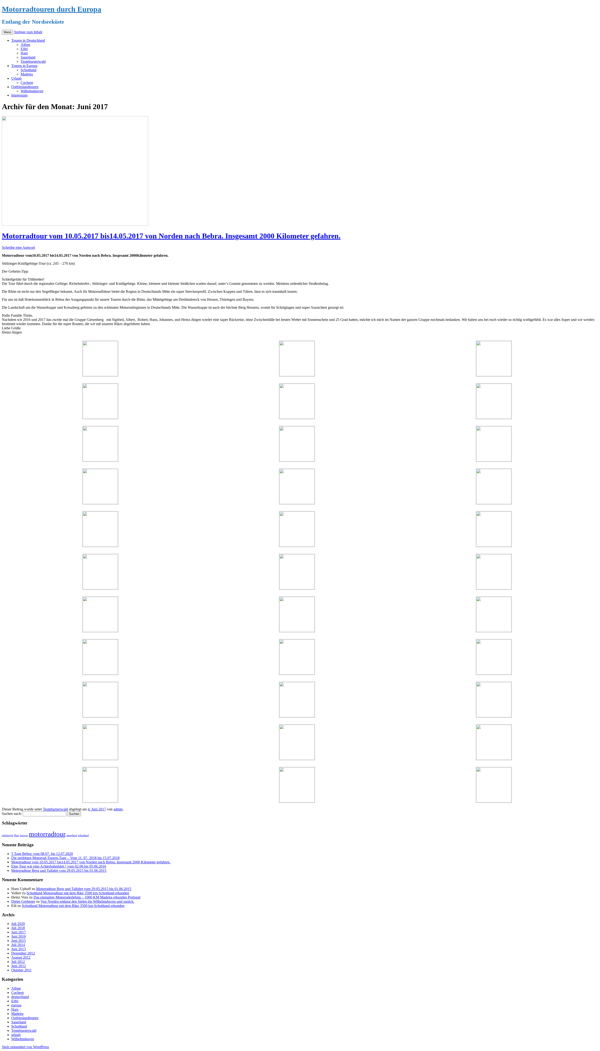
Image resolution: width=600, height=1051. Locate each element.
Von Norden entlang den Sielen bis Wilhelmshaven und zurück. (87, 901)
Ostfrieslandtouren (24, 87)
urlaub (16, 1035)
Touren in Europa (24, 66)
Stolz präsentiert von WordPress (25, 1047)
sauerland (72, 835)
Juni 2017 (18, 932)
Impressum (19, 95)
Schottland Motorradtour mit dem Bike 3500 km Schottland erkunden (77, 893)
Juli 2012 (18, 962)
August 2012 (20, 957)
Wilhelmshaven (32, 91)
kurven (24, 835)
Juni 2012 (18, 966)
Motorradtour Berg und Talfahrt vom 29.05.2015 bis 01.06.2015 (58, 871)
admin (118, 809)
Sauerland (28, 57)
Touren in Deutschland (28, 40)
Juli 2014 (18, 945)
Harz (24, 53)
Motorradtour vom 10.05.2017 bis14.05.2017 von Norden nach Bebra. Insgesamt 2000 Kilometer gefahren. (171, 236)
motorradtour (47, 834)
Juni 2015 (18, 941)
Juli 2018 (18, 928)
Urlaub (16, 78)
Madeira (27, 74)
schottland (83, 835)
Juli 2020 (18, 924)
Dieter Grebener (23, 901)
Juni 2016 (18, 936)
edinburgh (7, 835)
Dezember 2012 (23, 953)
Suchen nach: (12, 814)
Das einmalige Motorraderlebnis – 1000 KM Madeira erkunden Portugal (87, 897)
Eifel (24, 49)
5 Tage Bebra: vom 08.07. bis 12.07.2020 (42, 854)
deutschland (20, 997)
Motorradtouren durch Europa (51, 9)
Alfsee (25, 45)
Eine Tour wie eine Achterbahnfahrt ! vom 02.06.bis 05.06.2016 (58, 866)
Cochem (27, 83)
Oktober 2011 (21, 970)
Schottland (28, 70)
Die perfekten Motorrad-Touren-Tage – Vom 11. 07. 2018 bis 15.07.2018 (65, 858)
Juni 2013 (18, 949)
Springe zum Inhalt (28, 32)
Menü (7, 32)
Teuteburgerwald (33, 61)
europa (16, 1005)
